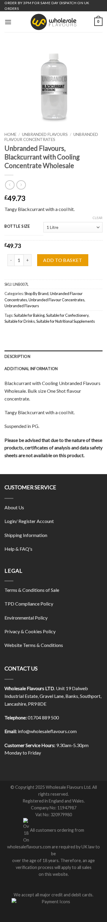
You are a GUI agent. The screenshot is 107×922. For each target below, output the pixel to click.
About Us (14, 507)
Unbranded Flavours (45, 134)
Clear (97, 218)
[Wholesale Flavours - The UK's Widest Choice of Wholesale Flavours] (53, 21)
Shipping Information (25, 535)
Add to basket (62, 260)
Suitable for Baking (29, 315)
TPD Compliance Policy (28, 603)
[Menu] (8, 22)
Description (17, 356)
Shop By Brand (36, 293)
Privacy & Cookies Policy (30, 631)
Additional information (31, 368)
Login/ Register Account (29, 521)
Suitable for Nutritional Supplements (65, 321)
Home (10, 134)
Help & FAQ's (18, 549)
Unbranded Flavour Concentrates (51, 137)
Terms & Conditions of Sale (31, 590)
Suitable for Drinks (19, 321)
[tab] (53, 356)
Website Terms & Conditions (33, 645)
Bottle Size (17, 226)
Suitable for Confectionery (67, 315)
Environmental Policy (26, 617)
